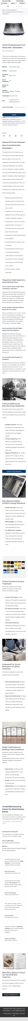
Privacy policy (7, 1013)
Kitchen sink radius (7, 107)
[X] (9, 135)
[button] (8, 6)
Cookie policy (15, 1013)
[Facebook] (4, 135)
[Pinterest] (21, 135)
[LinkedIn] (15, 135)
